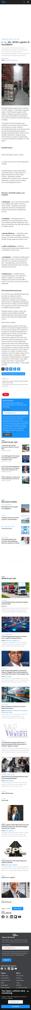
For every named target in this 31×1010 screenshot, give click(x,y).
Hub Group (8, 676)
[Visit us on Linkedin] (11, 916)
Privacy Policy (13, 432)
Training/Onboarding (8, 774)
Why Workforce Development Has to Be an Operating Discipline (15, 777)
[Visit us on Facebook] (3, 916)
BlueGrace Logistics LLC (12, 640)
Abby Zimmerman (7, 793)
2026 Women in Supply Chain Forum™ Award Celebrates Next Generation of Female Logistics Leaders (14, 744)
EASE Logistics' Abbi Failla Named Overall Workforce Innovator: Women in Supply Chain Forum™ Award (15, 826)
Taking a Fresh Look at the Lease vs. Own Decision (10, 518)
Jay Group (5, 800)
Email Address (7, 409)
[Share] (6, 369)
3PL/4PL (16, 39)
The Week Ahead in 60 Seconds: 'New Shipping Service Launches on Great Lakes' (10, 541)
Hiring (3, 740)
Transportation (7, 39)
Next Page (17, 908)
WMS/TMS (4, 668)
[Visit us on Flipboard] (15, 916)
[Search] (24, 1)
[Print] (3, 369)
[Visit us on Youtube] (19, 916)
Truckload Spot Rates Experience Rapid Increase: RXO (10, 447)
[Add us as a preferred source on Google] (18, 369)
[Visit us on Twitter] (7, 916)
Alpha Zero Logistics (11, 865)
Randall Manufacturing (11, 60)
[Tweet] (14, 369)
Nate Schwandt (7, 902)
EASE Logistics (9, 830)
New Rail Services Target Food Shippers (10, 507)
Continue (15, 1006)
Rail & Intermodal (7, 504)
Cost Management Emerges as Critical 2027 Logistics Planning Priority (11, 457)
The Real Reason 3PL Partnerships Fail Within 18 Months (14, 861)
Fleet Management (7, 634)
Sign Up (7, 434)
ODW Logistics (9, 780)
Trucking (4, 600)
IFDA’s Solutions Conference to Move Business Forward (11, 477)
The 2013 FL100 (7, 528)
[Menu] (27, 1)
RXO (6, 606)
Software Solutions (8, 526)
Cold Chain (5, 537)
